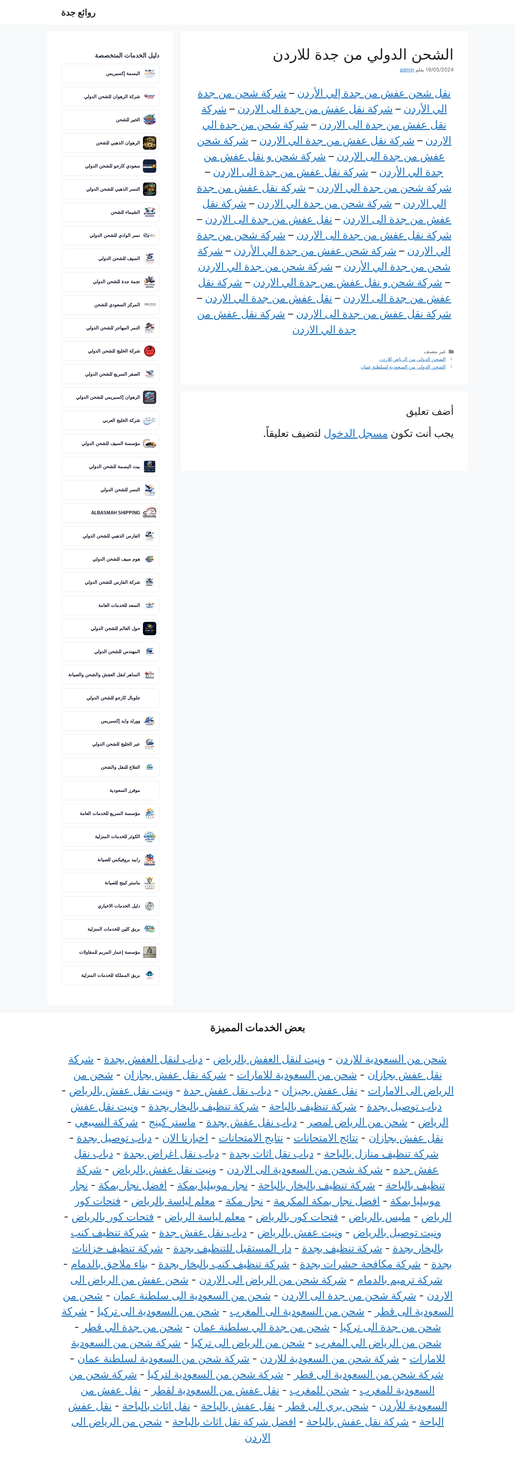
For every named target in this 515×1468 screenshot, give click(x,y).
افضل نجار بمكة (132, 1185)
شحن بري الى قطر (327, 1405)
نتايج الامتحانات (251, 1137)
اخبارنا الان (185, 1137)
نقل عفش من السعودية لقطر (215, 1390)
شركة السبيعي (106, 1122)
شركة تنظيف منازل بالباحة (381, 1153)
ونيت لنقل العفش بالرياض (269, 1058)
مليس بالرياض (380, 1216)
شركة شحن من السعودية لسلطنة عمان (163, 1358)
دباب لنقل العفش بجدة (153, 1058)
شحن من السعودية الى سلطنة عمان (192, 1295)
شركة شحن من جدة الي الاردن (384, 187)
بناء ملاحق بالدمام (109, 1263)
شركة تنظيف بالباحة (312, 1106)
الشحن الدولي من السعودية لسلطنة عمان (403, 367)
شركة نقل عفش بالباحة (358, 1421)
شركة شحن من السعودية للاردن (329, 1358)
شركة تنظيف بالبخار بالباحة (316, 1185)
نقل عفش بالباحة (238, 1405)
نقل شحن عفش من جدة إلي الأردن (374, 93)
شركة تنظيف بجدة (342, 1248)
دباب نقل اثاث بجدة (271, 1153)
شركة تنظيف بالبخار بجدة (204, 1106)
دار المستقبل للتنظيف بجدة (232, 1248)
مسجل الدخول (356, 433)
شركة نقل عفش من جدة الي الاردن (336, 140)
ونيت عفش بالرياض (299, 1232)
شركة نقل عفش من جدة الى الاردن (315, 108)
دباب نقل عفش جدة (227, 1090)
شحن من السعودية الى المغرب (297, 1311)
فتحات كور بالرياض (297, 1216)
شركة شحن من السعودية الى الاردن (305, 1169)
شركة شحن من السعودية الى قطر (369, 1374)
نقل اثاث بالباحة (156, 1405)
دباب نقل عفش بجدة (251, 1122)
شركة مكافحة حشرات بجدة (360, 1263)
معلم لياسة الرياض (204, 1216)
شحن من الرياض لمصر (357, 1122)
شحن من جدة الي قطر (132, 1326)
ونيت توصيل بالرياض (397, 1232)
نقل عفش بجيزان (319, 1090)
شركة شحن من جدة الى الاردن (348, 1295)
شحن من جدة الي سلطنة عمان (261, 1326)
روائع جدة (78, 12)
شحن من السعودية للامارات (297, 1074)
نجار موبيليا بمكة (212, 1185)
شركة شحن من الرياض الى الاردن (272, 1279)
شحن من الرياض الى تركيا (248, 1342)
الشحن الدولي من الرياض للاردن (412, 359)
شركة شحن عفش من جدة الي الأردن (315, 250)
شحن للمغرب (319, 1390)
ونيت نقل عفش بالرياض (121, 1090)
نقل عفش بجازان (406, 1137)
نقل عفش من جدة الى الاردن (268, 219)
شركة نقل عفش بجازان (175, 1074)
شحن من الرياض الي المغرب (378, 1342)
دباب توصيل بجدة (404, 1106)
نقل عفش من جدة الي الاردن (268, 297)
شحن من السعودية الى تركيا (158, 1311)
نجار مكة (244, 1200)
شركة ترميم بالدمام (399, 1279)
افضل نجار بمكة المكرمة (327, 1200)
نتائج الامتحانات (326, 1137)
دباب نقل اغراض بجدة (171, 1153)
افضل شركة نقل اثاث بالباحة (234, 1421)
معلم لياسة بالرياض (173, 1200)
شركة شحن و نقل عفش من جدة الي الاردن (347, 282)
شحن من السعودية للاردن (391, 1058)
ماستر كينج (172, 1122)
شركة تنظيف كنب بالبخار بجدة (223, 1263)
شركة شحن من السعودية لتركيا (215, 1374)
